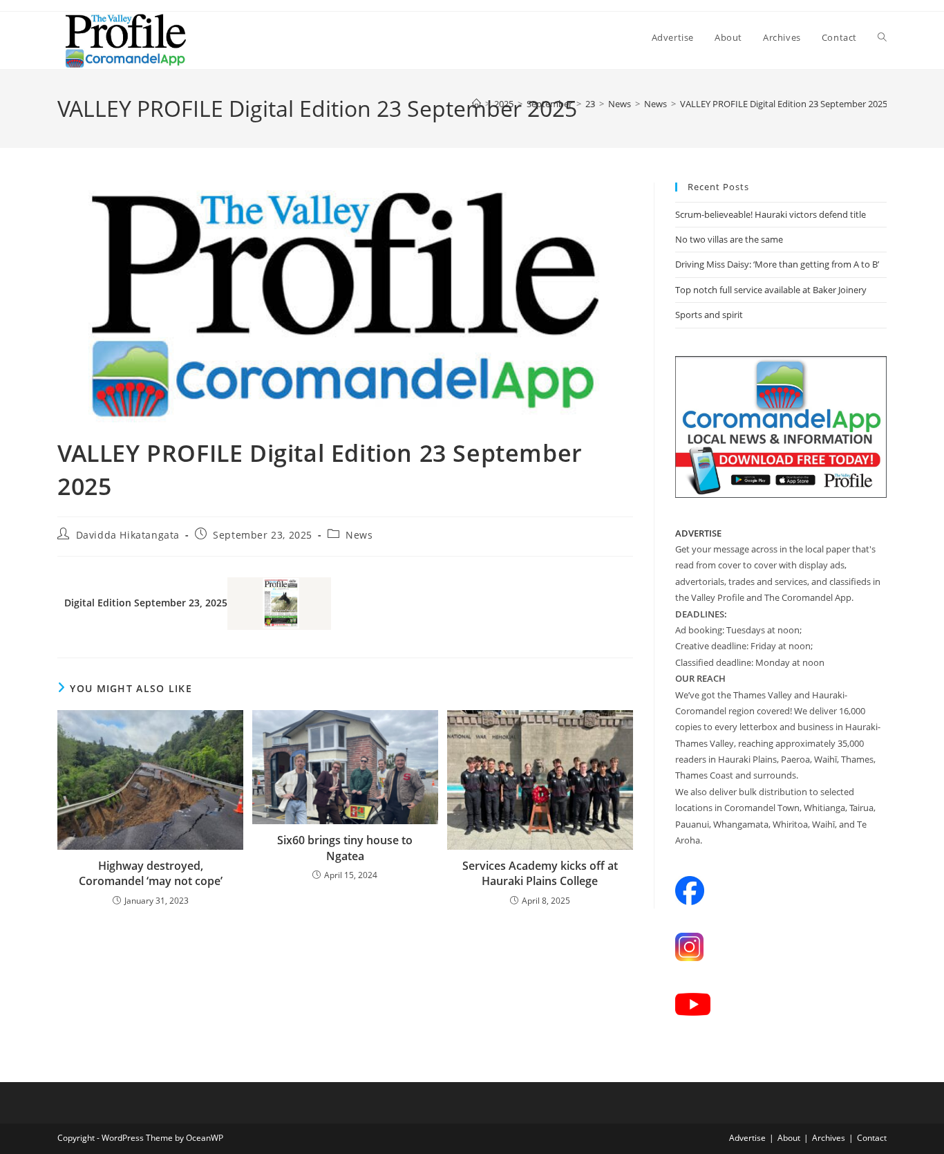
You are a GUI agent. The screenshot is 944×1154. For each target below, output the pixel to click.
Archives (828, 1138)
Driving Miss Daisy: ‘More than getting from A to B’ (777, 264)
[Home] (476, 103)
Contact (872, 1138)
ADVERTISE (698, 533)
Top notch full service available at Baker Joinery (771, 289)
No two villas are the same (729, 239)
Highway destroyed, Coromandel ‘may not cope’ (151, 873)
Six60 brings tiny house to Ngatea (345, 847)
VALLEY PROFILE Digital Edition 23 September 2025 (783, 103)
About (788, 1138)
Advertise (747, 1138)
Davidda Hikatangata (128, 534)
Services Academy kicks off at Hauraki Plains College (540, 873)
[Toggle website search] (882, 37)
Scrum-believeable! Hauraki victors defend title (770, 214)
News (359, 534)
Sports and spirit (709, 314)
